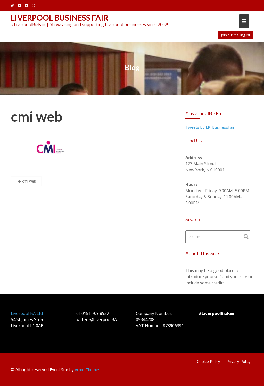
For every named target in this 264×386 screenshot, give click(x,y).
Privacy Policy (238, 361)
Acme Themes (87, 369)
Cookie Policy (208, 361)
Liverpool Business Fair (59, 17)
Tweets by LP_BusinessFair (210, 127)
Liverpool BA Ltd (27, 313)
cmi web (37, 116)
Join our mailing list (235, 34)
